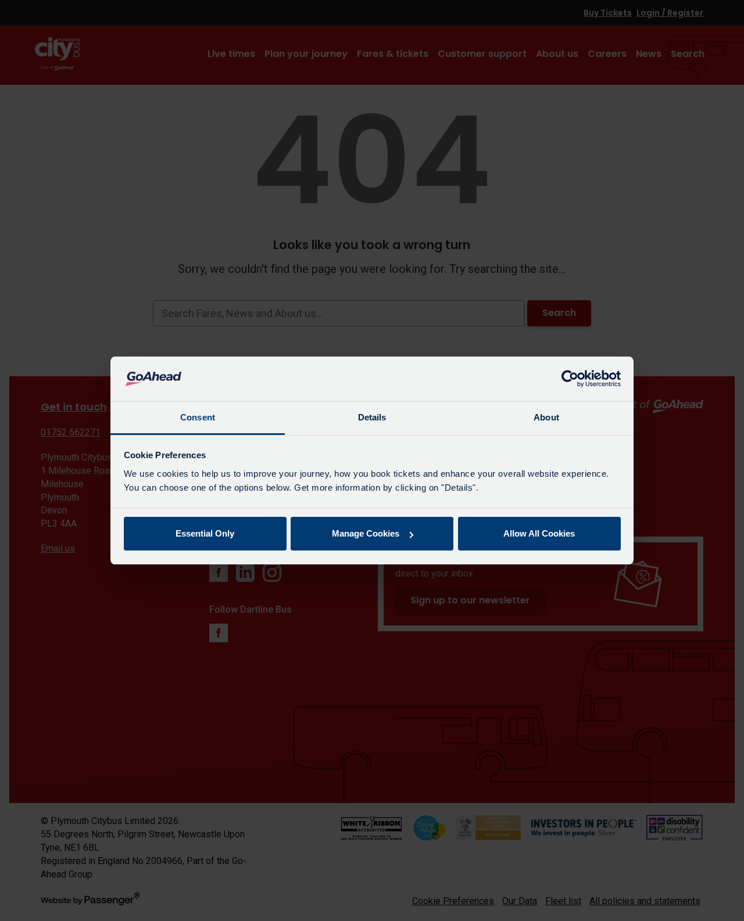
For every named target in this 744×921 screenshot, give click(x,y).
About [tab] (546, 417)
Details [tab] (372, 417)
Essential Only (205, 533)
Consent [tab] (197, 417)
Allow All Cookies (539, 533)
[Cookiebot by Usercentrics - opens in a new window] (570, 379)
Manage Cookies (365, 533)
